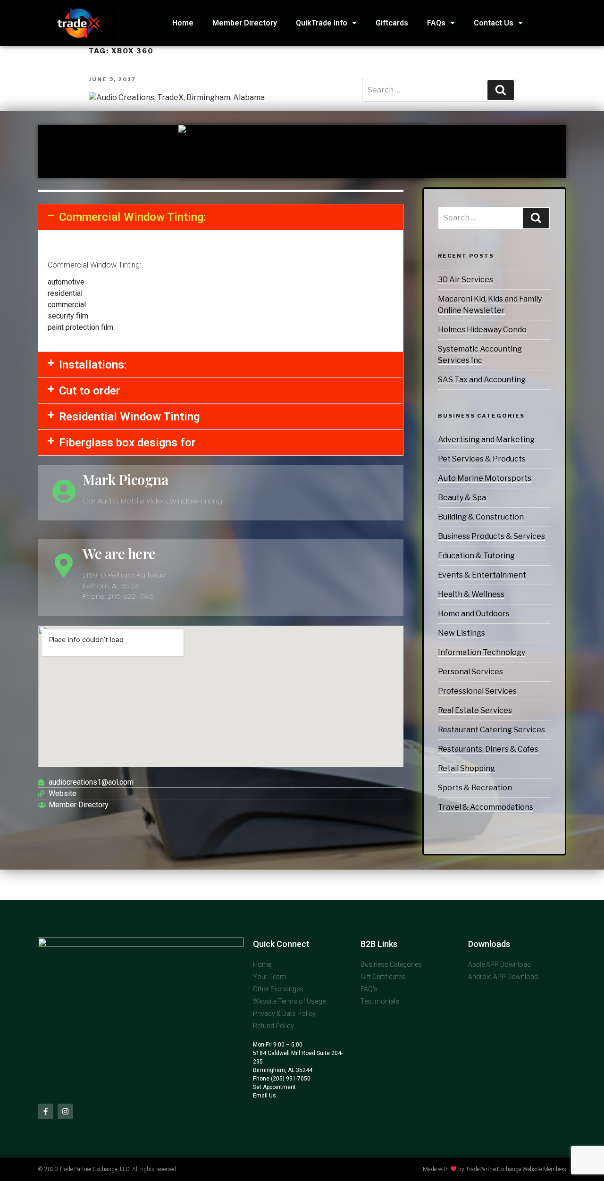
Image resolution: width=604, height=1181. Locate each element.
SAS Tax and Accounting (482, 379)
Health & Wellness (471, 594)
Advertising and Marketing (486, 439)
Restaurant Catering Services (491, 729)
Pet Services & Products (482, 458)
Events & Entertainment (482, 574)
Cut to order (89, 390)
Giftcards (392, 22)
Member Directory (244, 22)
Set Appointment (274, 1087)
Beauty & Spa (462, 497)
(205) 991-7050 (289, 1078)
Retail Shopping (466, 768)
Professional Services (477, 691)
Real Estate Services (475, 710)
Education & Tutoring (476, 555)
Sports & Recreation (475, 787)
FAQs (436, 22)
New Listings (461, 632)
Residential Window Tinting (129, 416)
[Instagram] (65, 1111)
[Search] (536, 218)
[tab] (220, 217)
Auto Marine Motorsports (484, 478)
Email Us (264, 1095)
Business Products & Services (491, 536)
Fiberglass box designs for (127, 442)
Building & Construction (481, 516)
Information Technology (481, 652)
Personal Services (470, 671)
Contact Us (493, 22)
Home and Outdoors (474, 613)
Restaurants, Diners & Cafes (488, 749)
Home (182, 22)
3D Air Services (465, 279)
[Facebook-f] (45, 1111)
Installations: (93, 364)
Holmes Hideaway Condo (482, 329)
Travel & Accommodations (485, 807)
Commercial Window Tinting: (132, 217)
